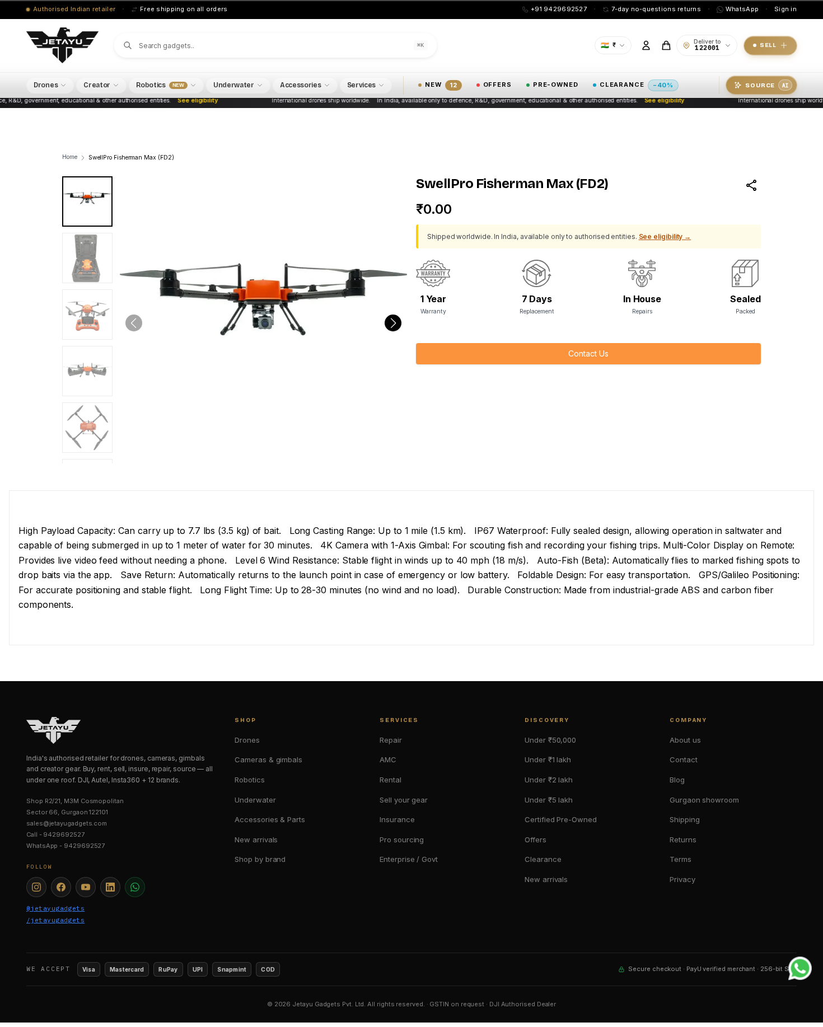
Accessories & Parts (270, 819)
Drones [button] (46, 85)
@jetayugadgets (55, 908)
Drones (247, 739)
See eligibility (189, 100)
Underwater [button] (233, 85)
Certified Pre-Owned (560, 819)
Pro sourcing (402, 839)
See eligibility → (665, 236)
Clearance (637, 84)
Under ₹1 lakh (548, 759)
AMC (388, 759)
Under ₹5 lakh (549, 799)
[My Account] (646, 45)
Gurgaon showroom (704, 799)
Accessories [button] (300, 85)
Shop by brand (260, 859)
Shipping (684, 819)
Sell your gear (404, 799)
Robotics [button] (160, 85)
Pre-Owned (555, 84)
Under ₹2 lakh (549, 779)
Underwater (255, 799)
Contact (683, 759)
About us (685, 739)
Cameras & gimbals (268, 759)
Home (69, 157)
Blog (677, 779)
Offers (497, 84)
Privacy (682, 879)
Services (361, 85)
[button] (393, 323)
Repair (391, 739)
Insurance (397, 819)
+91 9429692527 (559, 9)
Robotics (249, 779)
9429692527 (63, 834)
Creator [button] (96, 85)
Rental (390, 779)
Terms (680, 859)
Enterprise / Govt (409, 859)
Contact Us (588, 353)
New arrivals (256, 839)
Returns (683, 839)
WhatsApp (742, 9)
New (441, 84)
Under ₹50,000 (550, 739)
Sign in (785, 9)
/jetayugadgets (55, 920)
